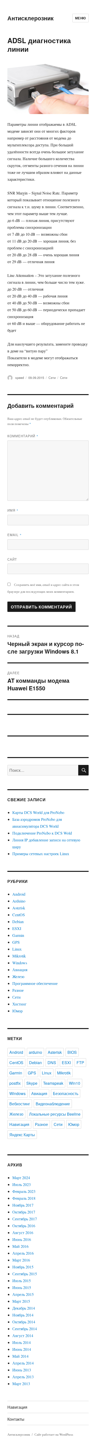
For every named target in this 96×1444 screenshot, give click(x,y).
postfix (15, 1083)
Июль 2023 (21, 1184)
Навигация (19, 1124)
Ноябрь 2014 (22, 1314)
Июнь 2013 (21, 1369)
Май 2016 (20, 1246)
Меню (80, 18)
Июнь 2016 (21, 1239)
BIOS (72, 1052)
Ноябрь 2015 (22, 1266)
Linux (17, 949)
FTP (80, 1062)
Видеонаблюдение (53, 1104)
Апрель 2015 (23, 1294)
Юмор (17, 1010)
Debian (18, 921)
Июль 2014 (21, 1342)
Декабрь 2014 (23, 1308)
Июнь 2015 (21, 1287)
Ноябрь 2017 (22, 1205)
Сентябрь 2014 (24, 1328)
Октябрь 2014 (23, 1321)
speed (19, 377)
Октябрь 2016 (23, 1225)
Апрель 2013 (23, 1376)
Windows (19, 962)
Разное (18, 990)
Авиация (19, 969)
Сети (52, 377)
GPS (16, 942)
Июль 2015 (21, 1280)
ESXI (16, 928)
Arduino (18, 900)
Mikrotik (19, 955)
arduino (35, 1052)
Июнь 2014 (21, 1349)
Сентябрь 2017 (24, 1218)
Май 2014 (20, 1356)
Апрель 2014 (23, 1363)
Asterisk (18, 907)
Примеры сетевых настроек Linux (40, 853)
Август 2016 (22, 1232)
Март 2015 (21, 1301)
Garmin (18, 935)
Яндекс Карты (22, 1134)
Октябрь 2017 (23, 1211)
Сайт (12, 559)
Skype (31, 1083)
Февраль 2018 (23, 1198)
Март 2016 (21, 1260)
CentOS (18, 914)
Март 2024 (21, 1177)
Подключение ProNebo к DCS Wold (42, 833)
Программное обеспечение (35, 983)
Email (14, 534)
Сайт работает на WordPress (53, 1434)
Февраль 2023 (23, 1191)
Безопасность (65, 1093)
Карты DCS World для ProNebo (38, 812)
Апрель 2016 (23, 1253)
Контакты (15, 1419)
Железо (18, 976)
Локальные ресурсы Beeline (54, 1114)
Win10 (74, 1083)
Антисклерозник (30, 18)
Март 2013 (21, 1383)
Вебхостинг (19, 1104)
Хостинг (19, 1003)
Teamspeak (53, 1083)
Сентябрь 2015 (24, 1273)
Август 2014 (22, 1335)
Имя (12, 510)
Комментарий (22, 436)
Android (18, 894)
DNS (52, 1062)
